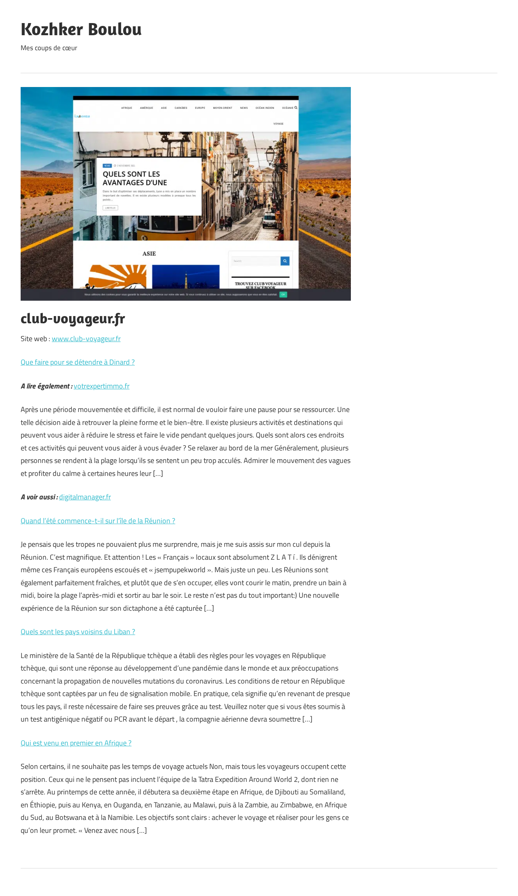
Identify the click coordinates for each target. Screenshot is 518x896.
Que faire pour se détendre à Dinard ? (78, 362)
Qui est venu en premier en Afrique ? (76, 742)
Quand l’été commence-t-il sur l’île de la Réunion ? (98, 520)
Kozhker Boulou (81, 29)
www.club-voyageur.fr (86, 338)
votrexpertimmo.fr (102, 385)
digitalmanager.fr (85, 496)
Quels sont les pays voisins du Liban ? (78, 631)
